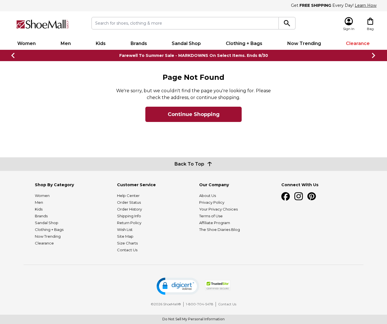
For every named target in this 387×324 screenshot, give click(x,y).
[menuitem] (26, 43)
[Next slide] (373, 55)
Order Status (129, 202)
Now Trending (304, 43)
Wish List (125, 229)
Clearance (358, 43)
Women (26, 43)
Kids (101, 43)
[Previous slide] (13, 55)
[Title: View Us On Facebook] (285, 196)
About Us (207, 195)
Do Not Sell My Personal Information (193, 319)
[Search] (287, 23)
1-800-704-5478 (199, 304)
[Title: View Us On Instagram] (298, 196)
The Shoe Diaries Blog (219, 229)
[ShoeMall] (42, 24)
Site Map (125, 236)
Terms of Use (211, 216)
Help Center (128, 195)
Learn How (366, 5)
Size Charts (127, 243)
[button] (178, 286)
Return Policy (129, 222)
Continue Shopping (194, 114)
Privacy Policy (211, 202)
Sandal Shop (186, 43)
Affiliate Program (214, 222)
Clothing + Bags (244, 43)
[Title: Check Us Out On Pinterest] (311, 196)
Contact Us (127, 250)
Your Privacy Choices (218, 209)
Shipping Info (129, 216)
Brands (139, 43)
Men (66, 43)
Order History (129, 209)
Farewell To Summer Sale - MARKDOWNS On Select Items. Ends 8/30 (193, 55)
